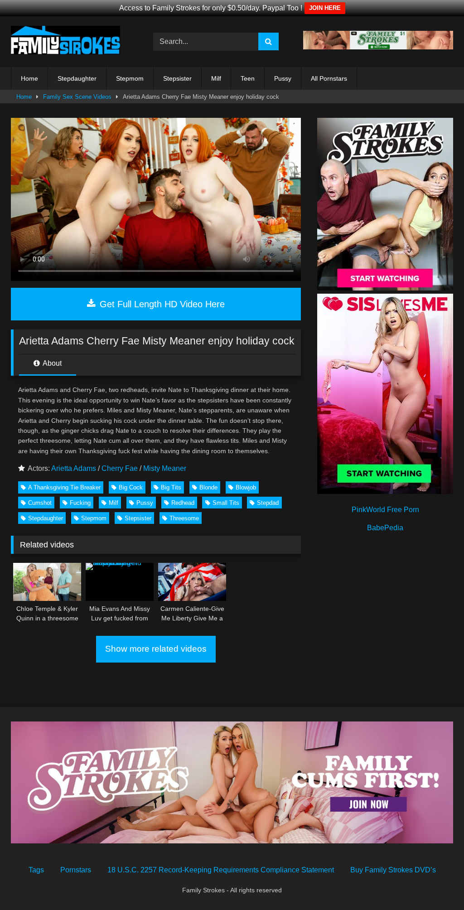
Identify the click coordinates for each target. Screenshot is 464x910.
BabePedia (385, 528)
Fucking (80, 502)
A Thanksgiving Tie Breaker (64, 487)
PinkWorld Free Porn (385, 509)
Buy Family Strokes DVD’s (393, 870)
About (51, 363)
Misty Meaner (164, 468)
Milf (216, 78)
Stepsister (177, 78)
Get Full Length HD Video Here (161, 304)
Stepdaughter (77, 78)
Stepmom (130, 78)
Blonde (208, 487)
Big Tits (171, 487)
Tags (36, 870)
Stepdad (268, 502)
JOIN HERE (325, 8)
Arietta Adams (73, 468)
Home (29, 78)
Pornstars (75, 870)
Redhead (182, 502)
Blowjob (246, 487)
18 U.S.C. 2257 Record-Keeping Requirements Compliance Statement (220, 870)
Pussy (282, 78)
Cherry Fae (120, 468)
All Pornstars (329, 78)
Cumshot (40, 502)
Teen (248, 78)
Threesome (184, 518)
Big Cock (131, 487)
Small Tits (226, 502)
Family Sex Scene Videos (77, 96)
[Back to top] (436, 883)
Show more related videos (156, 648)
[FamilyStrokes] (71, 41)
